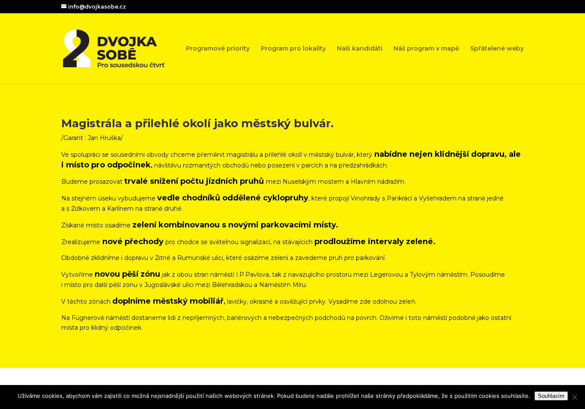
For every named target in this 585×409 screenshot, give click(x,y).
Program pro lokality (293, 48)
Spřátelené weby (497, 48)
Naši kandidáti (359, 48)
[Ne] (574, 397)
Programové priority (218, 48)
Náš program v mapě (426, 48)
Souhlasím (551, 396)
